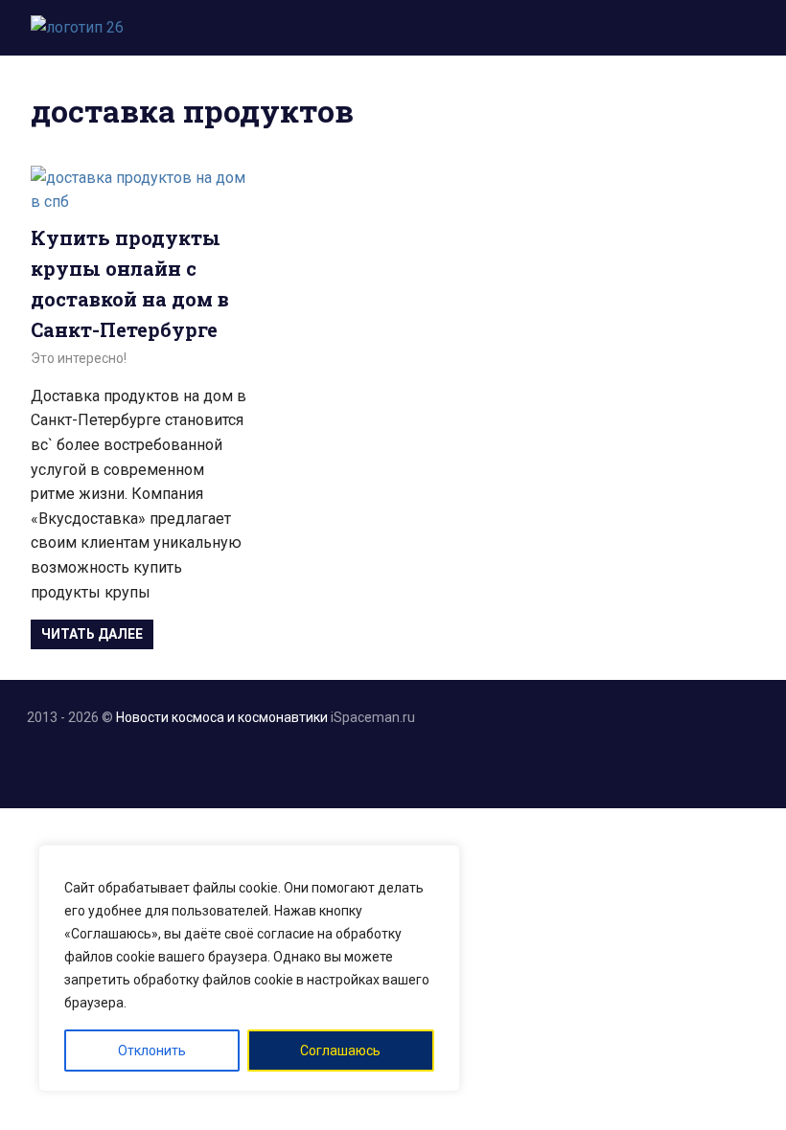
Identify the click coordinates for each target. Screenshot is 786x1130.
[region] (249, 968)
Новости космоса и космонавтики (222, 717)
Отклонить (152, 1050)
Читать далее (92, 634)
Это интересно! (79, 358)
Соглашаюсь (340, 1050)
